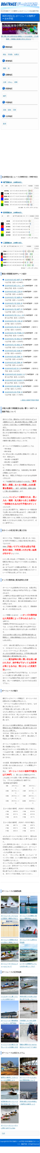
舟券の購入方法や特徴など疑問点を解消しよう (28, 1102)
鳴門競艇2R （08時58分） (13, 182)
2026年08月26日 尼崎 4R (13, 362)
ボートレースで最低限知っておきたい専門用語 (9, 1021)
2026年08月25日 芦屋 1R (13, 392)
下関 (14, 110)
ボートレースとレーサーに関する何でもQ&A (9, 1126)
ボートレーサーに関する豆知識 (28, 941)
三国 (4, 82)
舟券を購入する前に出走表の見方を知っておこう (28, 997)
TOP (3, 1133)
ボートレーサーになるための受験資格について (28, 1078)
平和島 (10, 54)
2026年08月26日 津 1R (13, 368)
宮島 (9, 110)
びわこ (10, 82)
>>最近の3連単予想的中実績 (29, 400)
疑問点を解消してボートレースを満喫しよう (9, 1078)
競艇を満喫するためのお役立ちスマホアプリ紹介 (28, 1045)
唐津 (4, 123)
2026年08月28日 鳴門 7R (13, 280)
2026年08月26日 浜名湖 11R (15, 374)
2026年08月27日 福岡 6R (13, 297)
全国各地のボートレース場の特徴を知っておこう (9, 1102)
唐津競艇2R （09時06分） (13, 212)
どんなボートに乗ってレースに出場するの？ (9, 997)
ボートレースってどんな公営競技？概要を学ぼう (9, 917)
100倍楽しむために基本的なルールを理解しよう (28, 1021)
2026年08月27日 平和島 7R (14, 333)
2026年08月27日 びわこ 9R (14, 315)
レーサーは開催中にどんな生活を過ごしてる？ (28, 965)
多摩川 (16, 54)
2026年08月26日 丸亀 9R (13, 351)
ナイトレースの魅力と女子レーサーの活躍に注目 (9, 1045)
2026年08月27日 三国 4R (13, 321)
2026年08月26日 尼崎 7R (13, 356)
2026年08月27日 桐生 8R (13, 339)
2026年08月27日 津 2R (13, 327)
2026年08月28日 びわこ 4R (14, 286)
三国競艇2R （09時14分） (13, 243)
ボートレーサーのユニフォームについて (9, 965)
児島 (4, 110)
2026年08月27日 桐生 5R (13, 345)
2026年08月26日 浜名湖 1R (14, 380)
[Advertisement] (20, 152)
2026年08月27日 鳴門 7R (13, 309)
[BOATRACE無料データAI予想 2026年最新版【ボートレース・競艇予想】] (20, 4)
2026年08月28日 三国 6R (13, 291)
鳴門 (4, 96)
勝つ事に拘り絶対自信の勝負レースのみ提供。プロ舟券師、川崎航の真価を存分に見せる (19, 37)
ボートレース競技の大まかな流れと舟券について (9, 941)
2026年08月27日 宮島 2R (13, 303)
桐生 (4, 54)
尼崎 (15, 82)
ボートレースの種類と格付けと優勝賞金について (28, 917)
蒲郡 (4, 68)
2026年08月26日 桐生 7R (13, 386)
